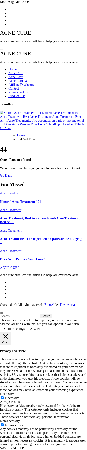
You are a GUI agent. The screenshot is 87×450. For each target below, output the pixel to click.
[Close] (1, 313)
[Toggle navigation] (1, 49)
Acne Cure (15, 73)
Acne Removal (18, 81)
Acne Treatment (10, 193)
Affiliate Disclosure (21, 84)
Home (12, 69)
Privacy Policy (18, 92)
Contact (13, 88)
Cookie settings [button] (14, 329)
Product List (16, 96)
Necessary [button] (7, 393)
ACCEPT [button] (36, 329)
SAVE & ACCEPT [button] (13, 448)
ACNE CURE (15, 33)
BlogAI (49, 304)
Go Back (6, 175)
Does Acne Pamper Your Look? (22, 259)
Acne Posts (15, 77)
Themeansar (68, 304)
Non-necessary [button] (10, 421)
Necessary (12, 398)
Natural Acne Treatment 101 (20, 201)
